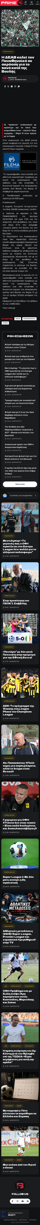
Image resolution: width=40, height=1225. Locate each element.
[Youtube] (22, 1201)
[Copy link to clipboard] (19, 86)
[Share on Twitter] (8, 86)
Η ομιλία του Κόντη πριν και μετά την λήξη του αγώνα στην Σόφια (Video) (20, 471)
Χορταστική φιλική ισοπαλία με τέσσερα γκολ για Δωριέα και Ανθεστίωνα (20, 388)
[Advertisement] (20, 105)
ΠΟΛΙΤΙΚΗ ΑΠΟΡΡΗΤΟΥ (10, 1220)
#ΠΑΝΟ (5, 323)
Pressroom (12, 78)
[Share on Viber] (15, 86)
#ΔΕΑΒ (17, 319)
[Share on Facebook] (5, 86)
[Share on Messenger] (12, 86)
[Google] (27, 1201)
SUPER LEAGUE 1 (8, 52)
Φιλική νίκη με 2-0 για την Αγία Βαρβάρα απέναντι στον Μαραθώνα (19, 415)
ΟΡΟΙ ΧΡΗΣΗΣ (23, 1220)
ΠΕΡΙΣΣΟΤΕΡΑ (20, 484)
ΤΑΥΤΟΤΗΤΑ (32, 1220)
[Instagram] (17, 1201)
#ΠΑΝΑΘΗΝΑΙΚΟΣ (29, 319)
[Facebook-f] (12, 1201)
